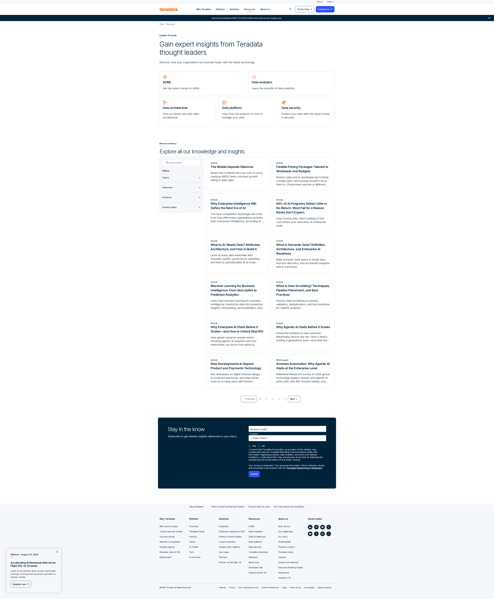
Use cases (224, 552)
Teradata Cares (285, 552)
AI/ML (252, 526)
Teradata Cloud (196, 531)
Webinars (253, 557)
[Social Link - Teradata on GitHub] (316, 527)
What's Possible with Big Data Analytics (227, 507)
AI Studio (193, 547)
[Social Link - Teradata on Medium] (322, 527)
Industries (223, 526)
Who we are (284, 526)
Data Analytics (256, 531)
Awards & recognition (170, 542)
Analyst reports (167, 547)
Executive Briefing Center (290, 567)
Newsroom (283, 572)
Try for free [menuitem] (303, 9)
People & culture (286, 547)
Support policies (324, 587)
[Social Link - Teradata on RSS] (328, 534)
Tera (191, 552)
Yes (254, 446)
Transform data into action (259, 507)
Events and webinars (288, 562)
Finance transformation (230, 536)
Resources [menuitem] (249, 9)
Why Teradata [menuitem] (203, 9)
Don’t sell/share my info (248, 587)
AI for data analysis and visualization (289, 507)
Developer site (256, 567)
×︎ (56, 551)
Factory (193, 536)
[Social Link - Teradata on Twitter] (328, 527)
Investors (282, 578)
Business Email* (258, 429)
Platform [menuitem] (220, 9)
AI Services (194, 557)
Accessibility (309, 587)
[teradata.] (169, 9)
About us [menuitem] (265, 9)
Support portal (256, 572)
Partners (223, 557)
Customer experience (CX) (232, 531)
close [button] (489, 18)
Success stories (167, 536)
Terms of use (295, 587)
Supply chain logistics (229, 547)
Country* (254, 434)
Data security (255, 547)
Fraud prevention (227, 542)
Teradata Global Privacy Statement (304, 468)
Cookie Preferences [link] (270, 587)
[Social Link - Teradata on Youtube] (310, 534)
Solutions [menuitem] (234, 9)
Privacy (232, 587)
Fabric (192, 542)
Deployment (165, 557)
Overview (193, 526)
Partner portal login (228, 562)
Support (320, 2)
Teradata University (258, 552)
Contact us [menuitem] (323, 9)
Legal (284, 587)
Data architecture (257, 536)
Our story (283, 536)
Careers (282, 557)
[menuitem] (290, 9)
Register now (19, 584)
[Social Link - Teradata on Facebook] (316, 534)
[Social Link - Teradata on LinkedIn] (310, 527)
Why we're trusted (169, 526)
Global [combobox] (329, 2)
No (263, 446)
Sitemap (222, 587)
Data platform (255, 542)
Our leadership (285, 531)
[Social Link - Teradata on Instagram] (322, 534)
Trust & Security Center (171, 531)
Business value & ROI (170, 552)
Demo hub (254, 562)
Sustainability (284, 542)
